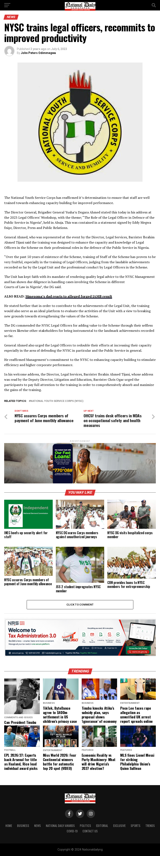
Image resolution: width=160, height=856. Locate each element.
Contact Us (90, 831)
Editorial (102, 825)
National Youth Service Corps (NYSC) (56, 401)
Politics (85, 825)
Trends (150, 825)
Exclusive (119, 825)
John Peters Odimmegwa (38, 53)
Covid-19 (72, 831)
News (37, 825)
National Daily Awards (60, 825)
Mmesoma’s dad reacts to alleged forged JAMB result (68, 296)
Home (8, 825)
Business (23, 825)
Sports (135, 825)
